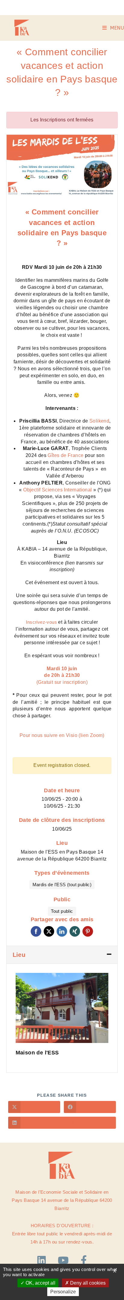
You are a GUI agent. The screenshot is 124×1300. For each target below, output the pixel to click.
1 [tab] (12, 190)
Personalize (63, 1291)
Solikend (99, 420)
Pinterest (87, 931)
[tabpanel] (62, 166)
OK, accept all (39, 1283)
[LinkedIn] (43, 1260)
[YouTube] (65, 1260)
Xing (75, 931)
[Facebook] (84, 1260)
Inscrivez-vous (41, 622)
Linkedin (62, 931)
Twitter (49, 931)
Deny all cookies (87, 1283)
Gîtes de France (65, 455)
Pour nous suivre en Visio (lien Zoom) (62, 735)
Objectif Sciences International (57, 489)
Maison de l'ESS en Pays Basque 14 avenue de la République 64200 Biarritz (62, 855)
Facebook (36, 931)
